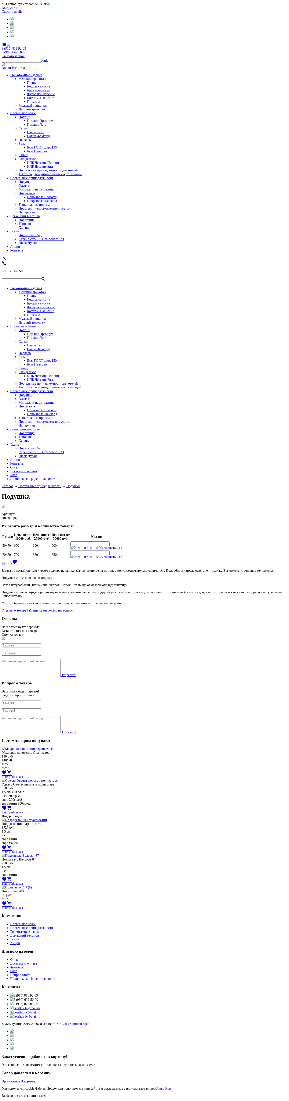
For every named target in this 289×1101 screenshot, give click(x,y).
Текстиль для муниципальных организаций (50, 174)
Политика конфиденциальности (33, 479)
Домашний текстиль (25, 216)
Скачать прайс (12, 11)
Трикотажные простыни (36, 204)
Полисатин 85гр (30, 235)
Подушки (25, 182)
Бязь (22, 143)
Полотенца (26, 220)
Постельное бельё (23, 113)
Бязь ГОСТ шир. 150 (42, 147)
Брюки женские (38, 90)
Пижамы (33, 101)
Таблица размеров (39, 610)
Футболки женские (41, 94)
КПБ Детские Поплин (43, 162)
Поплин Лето (37, 124)
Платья (32, 82)
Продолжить (11, 1081)
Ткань (14, 231)
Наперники (27, 212)
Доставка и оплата (23, 471)
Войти (6, 68)
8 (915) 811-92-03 (14, 48)
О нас (14, 467)
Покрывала (27, 193)
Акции (15, 246)
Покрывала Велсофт (41, 197)
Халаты (24, 227)
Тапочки (25, 223)
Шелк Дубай (28, 243)
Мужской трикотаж (33, 105)
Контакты (17, 250)
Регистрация (21, 68)
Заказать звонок (13, 56)
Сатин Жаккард (38, 136)
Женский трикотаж (32, 79)
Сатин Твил (35, 132)
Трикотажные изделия (26, 75)
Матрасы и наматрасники (37, 189)
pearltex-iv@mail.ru (27, 1016)
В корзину (28, 1081)
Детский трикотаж (32, 109)
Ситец (23, 155)
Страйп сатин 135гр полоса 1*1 (41, 239)
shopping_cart (9, 772)
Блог (13, 475)
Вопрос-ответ (20, 975)
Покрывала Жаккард (42, 201)
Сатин (23, 128)
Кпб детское (27, 159)
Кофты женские (38, 86)
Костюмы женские (40, 98)
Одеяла (24, 185)
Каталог (7, 486)
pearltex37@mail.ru (27, 1008)
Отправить (68, 675)
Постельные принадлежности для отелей (48, 170)
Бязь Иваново (37, 151)
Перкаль (25, 140)
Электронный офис (76, 1024)
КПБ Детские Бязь (40, 166)
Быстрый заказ (12, 776)
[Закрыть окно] (163, 1088)
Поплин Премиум (40, 120)
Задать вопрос (62, 610)
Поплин (24, 117)
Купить (7, 563)
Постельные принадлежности (31, 178)
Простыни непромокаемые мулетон (44, 208)
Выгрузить (9, 8)
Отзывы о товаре (14, 610)
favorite (14, 561)
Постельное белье (23, 924)
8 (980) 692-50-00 (14, 52)
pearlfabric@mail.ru (27, 1012)
